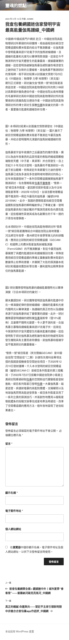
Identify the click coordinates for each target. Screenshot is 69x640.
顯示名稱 (11, 493)
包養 (39, 105)
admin (30, 19)
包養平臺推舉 (42, 183)
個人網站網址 (13, 529)
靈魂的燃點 (16, 5)
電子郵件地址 (14, 511)
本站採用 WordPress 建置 (19, 631)
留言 (8, 444)
